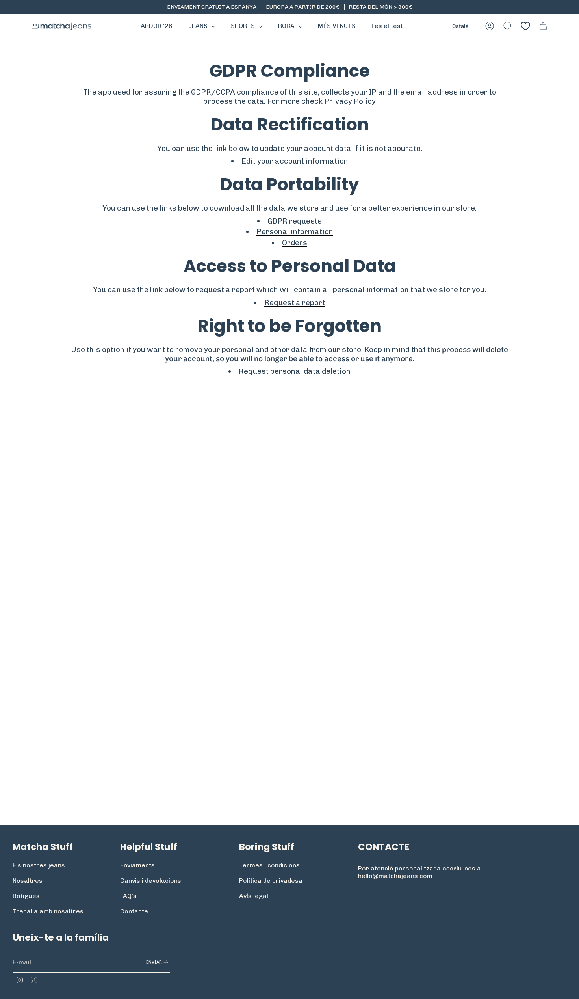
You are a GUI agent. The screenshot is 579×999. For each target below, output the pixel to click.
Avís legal (253, 896)
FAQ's (128, 896)
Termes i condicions (269, 865)
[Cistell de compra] (543, 26)
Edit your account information (294, 161)
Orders (294, 243)
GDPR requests (294, 221)
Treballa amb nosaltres (48, 911)
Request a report (294, 303)
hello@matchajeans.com (395, 876)
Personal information (294, 232)
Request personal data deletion (295, 371)
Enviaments (137, 865)
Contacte (134, 911)
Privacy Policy (350, 101)
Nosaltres (28, 880)
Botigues (26, 896)
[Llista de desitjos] (525, 26)
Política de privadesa (270, 880)
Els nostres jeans (39, 865)
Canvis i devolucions (150, 880)
